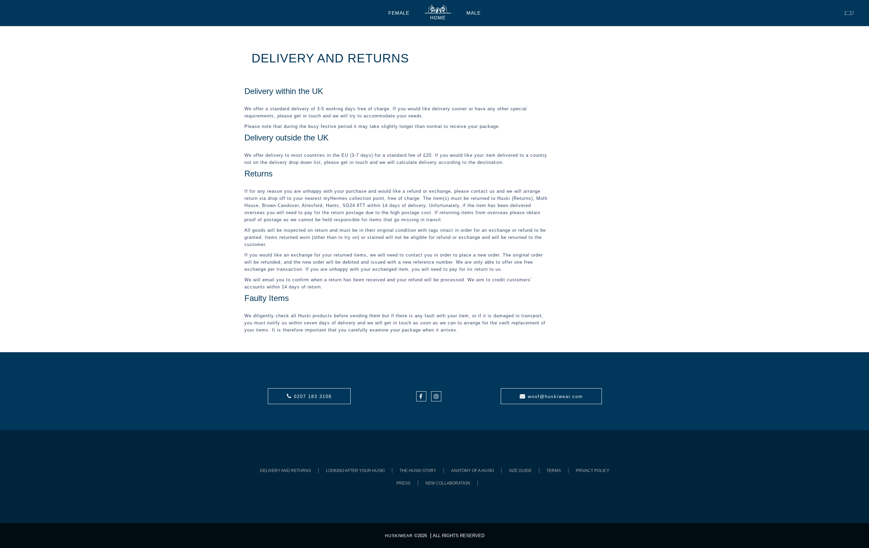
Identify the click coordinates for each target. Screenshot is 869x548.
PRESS (403, 483)
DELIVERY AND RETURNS (285, 470)
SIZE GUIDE (520, 470)
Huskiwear (399, 535)
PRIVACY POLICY (592, 470)
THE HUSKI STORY (418, 470)
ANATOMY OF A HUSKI (472, 470)
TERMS (554, 470)
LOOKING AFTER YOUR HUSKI (355, 470)
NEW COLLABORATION (447, 483)
